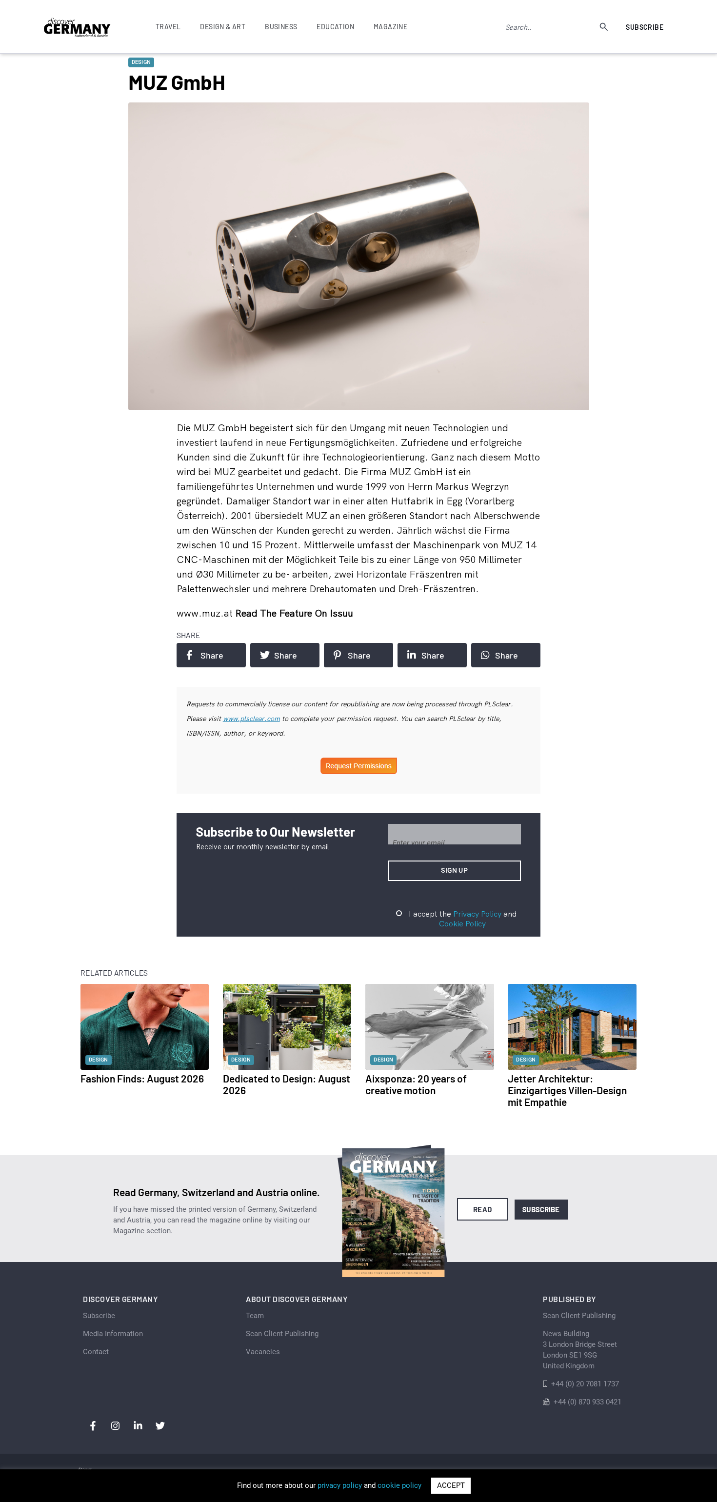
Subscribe (644, 27)
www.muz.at (206, 613)
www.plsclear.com (251, 718)
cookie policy (399, 1485)
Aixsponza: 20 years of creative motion (416, 1084)
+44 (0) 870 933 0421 (587, 1402)
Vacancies (263, 1351)
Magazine (390, 26)
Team (255, 1315)
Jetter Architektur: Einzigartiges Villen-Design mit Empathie (567, 1090)
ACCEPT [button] (451, 1485)
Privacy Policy (477, 914)
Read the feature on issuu (294, 613)
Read (482, 1209)
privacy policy (340, 1485)
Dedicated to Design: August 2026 (286, 1084)
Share (211, 655)
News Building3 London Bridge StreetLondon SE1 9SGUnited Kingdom (580, 1349)
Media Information (113, 1333)
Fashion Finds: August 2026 (142, 1078)
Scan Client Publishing (282, 1333)
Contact (96, 1351)
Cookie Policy (462, 923)
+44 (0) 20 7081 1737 (585, 1384)
